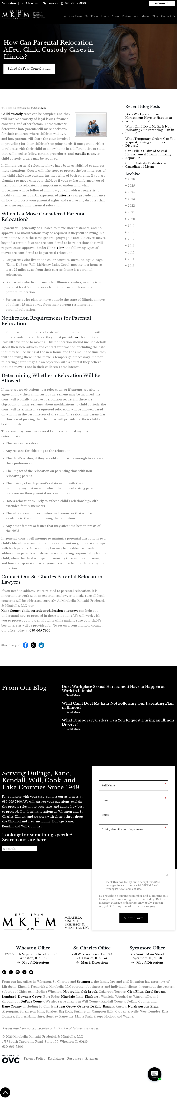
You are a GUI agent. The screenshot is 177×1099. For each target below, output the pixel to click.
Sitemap (91, 1058)
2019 (129, 225)
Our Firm (75, 16)
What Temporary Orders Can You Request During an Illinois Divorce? (150, 142)
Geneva (83, 1006)
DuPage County (32, 1001)
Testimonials (130, 16)
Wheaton (9, 3)
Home (62, 16)
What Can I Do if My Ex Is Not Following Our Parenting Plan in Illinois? (149, 130)
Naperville (71, 991)
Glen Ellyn (135, 991)
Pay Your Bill (161, 3)
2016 (129, 245)
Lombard (9, 996)
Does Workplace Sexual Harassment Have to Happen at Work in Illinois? (148, 118)
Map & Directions (35, 962)
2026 (130, 179)
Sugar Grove (66, 1006)
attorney (65, 195)
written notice (85, 337)
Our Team (91, 16)
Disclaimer (56, 1058)
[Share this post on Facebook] (24, 646)
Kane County (12, 1006)
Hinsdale (68, 996)
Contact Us (168, 16)
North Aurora (138, 1006)
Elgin (154, 1006)
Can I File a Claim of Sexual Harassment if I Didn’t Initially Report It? (148, 154)
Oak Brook (89, 991)
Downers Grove (30, 996)
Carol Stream (155, 991)
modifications (85, 153)
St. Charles (29, 3)
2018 (129, 232)
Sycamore (50, 3)
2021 (129, 212)
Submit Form (133, 918)
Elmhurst (92, 996)
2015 (129, 252)
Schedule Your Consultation (29, 68)
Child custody (12, 114)
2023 (130, 199)
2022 (130, 205)
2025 (130, 185)
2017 (129, 239)
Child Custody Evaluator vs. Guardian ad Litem (146, 164)
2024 (130, 192)
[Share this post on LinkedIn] (40, 646)
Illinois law (55, 248)
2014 (129, 259)
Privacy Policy (34, 1058)
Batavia (108, 1006)
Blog (155, 16)
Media (145, 16)
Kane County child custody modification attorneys (39, 610)
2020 (130, 219)
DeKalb (95, 1006)
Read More (73, 695)
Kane (43, 108)
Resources (75, 1058)
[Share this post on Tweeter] (32, 646)
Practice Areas (110, 16)
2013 (129, 265)
